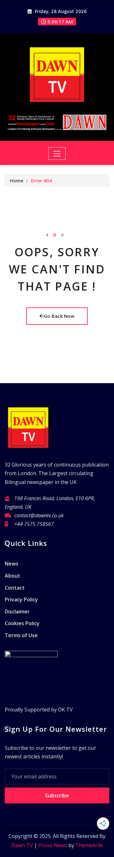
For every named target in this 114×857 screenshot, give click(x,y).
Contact (15, 587)
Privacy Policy (21, 599)
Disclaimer (17, 611)
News (11, 563)
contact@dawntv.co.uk (39, 515)
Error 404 (41, 180)
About (12, 575)
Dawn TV (22, 845)
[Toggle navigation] (57, 153)
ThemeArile (89, 845)
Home (16, 180)
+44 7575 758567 (34, 523)
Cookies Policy (22, 623)
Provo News (52, 845)
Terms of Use (21, 635)
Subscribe (57, 795)
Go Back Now (59, 316)
